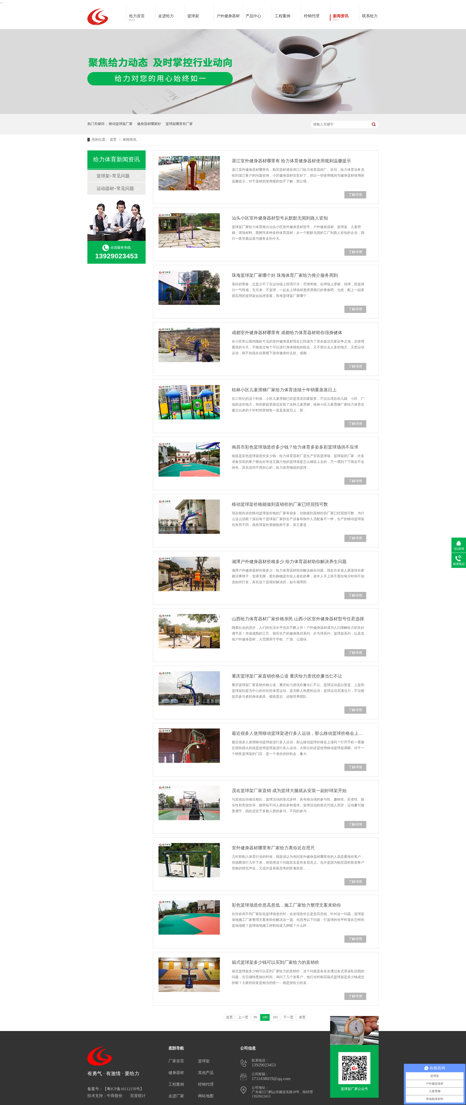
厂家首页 (176, 1061)
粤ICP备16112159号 (123, 1089)
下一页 (288, 1017)
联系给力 (370, 16)
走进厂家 (176, 1096)
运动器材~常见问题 (115, 188)
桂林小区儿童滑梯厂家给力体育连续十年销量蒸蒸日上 (284, 389)
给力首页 (137, 17)
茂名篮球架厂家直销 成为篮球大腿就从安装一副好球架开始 (289, 790)
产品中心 (253, 16)
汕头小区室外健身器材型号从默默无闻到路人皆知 (280, 218)
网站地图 (206, 1096)
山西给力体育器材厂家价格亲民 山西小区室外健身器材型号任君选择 (298, 618)
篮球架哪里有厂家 (179, 124)
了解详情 (355, 194)
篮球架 (193, 16)
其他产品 (206, 1073)
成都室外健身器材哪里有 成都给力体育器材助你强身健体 (287, 332)
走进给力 (166, 16)
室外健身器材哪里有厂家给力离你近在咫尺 (273, 847)
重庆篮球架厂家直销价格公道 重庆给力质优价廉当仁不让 (287, 676)
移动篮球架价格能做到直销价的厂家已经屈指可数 (280, 504)
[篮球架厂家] (354, 1068)
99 (255, 1017)
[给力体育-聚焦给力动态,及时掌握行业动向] (233, 113)
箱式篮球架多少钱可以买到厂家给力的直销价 (275, 962)
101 (275, 1017)
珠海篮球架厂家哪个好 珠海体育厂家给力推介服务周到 (285, 275)
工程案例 (282, 16)
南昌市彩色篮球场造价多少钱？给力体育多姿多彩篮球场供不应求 (295, 447)
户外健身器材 (228, 16)
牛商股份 (114, 1096)
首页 (113, 139)
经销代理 (311, 16)
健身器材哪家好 (149, 124)
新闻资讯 (341, 17)
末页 (302, 1017)
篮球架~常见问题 (113, 175)
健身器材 (176, 1073)
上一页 (243, 1017)
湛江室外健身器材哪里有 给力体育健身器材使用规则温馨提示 (291, 160)
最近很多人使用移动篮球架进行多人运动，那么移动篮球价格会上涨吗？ (299, 733)
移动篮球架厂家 (121, 124)
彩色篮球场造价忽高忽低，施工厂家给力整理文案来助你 (286, 905)
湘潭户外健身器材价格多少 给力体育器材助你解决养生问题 (289, 561)
